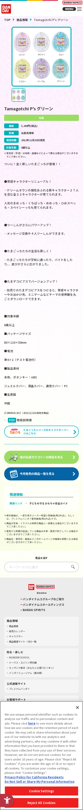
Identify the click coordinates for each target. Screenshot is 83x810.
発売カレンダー (17, 631)
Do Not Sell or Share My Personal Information (39, 781)
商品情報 (22, 20)
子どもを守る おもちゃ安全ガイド (48, 503)
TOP (7, 20)
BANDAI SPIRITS (34, 610)
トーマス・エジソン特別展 (23, 662)
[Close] (77, 707)
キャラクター (16, 636)
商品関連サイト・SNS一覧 (22, 641)
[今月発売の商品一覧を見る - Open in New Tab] (41, 473)
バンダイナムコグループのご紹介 (43, 599)
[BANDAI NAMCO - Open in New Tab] (45, 587)
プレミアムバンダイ (19, 688)
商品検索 (13, 626)
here (32, 723)
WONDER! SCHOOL (19, 657)
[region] (41, 755)
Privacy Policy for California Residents (34, 777)
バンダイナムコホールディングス (43, 604)
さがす (71, 566)
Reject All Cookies (41, 803)
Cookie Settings (41, 791)
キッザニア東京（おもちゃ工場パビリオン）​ (32, 668)
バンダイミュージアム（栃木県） (26, 673)
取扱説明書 (20, 420)
